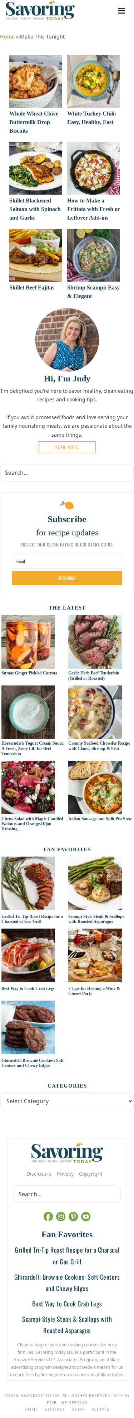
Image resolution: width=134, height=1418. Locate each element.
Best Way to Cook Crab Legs (28, 988)
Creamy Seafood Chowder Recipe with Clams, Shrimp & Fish (99, 746)
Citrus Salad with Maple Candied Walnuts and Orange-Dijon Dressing (32, 824)
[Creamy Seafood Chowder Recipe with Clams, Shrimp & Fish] (95, 735)
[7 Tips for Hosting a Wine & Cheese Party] (100, 956)
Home (7, 36)
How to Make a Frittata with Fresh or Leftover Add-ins (93, 209)
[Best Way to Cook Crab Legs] (33, 956)
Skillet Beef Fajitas (31, 287)
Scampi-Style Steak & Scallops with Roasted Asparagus (96, 919)
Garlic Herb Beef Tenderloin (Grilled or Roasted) (93, 675)
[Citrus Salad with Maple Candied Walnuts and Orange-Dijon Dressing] (28, 810)
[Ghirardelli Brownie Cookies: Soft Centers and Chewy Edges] (33, 1028)
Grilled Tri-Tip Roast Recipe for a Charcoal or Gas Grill (32, 919)
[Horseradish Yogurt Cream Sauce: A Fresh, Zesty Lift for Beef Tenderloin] (28, 735)
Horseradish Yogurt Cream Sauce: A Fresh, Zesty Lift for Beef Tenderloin (33, 748)
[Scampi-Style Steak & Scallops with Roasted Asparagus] (100, 884)
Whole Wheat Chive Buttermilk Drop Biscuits (33, 122)
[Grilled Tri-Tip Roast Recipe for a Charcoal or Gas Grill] (33, 884)
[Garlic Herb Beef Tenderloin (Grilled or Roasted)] (95, 665)
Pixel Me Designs (67, 1402)
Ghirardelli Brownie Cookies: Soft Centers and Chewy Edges (32, 1063)
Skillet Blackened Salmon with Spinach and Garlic (35, 209)
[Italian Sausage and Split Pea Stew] (95, 810)
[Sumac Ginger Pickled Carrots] (28, 665)
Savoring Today (40, 10)
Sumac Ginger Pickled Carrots (29, 673)
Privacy (65, 1173)
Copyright (91, 1173)
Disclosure (38, 1173)
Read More (67, 447)
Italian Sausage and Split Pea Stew (100, 818)
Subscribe (67, 578)
